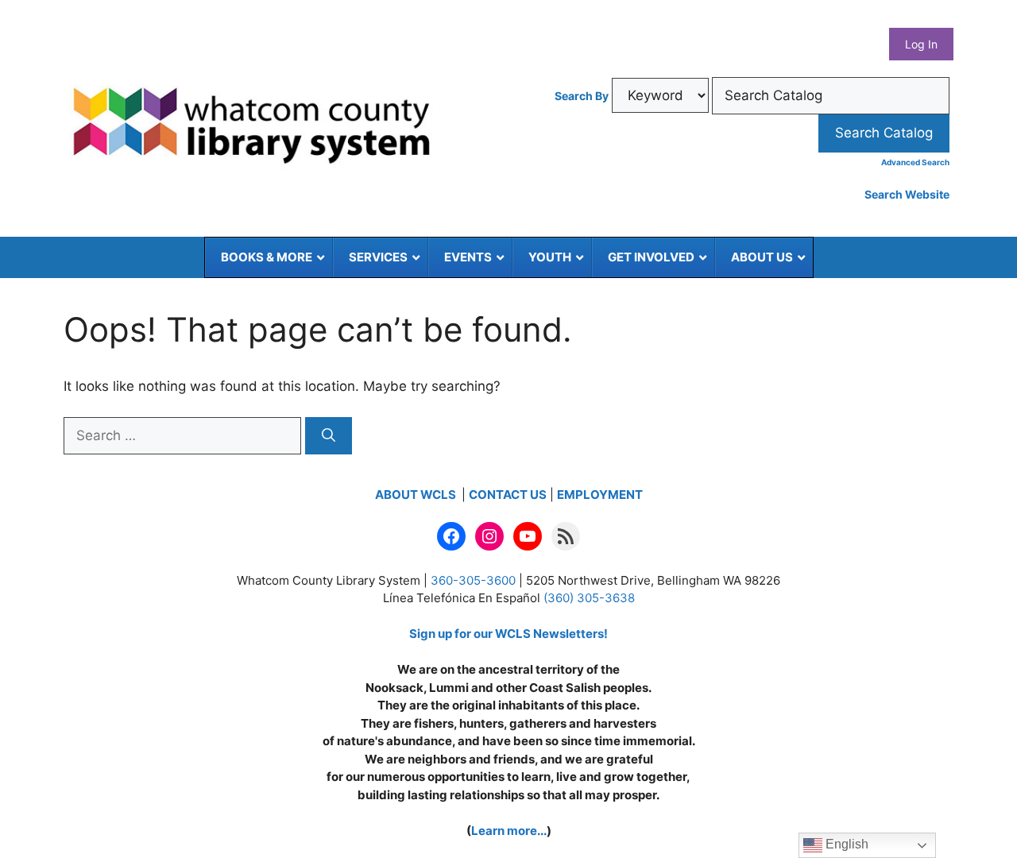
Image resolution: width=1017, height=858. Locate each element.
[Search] (328, 436)
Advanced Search (915, 162)
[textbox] (830, 96)
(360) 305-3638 (589, 597)
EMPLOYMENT (600, 494)
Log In (921, 44)
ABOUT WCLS (416, 494)
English (845, 844)
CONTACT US (508, 494)
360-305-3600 (473, 580)
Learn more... (509, 830)
